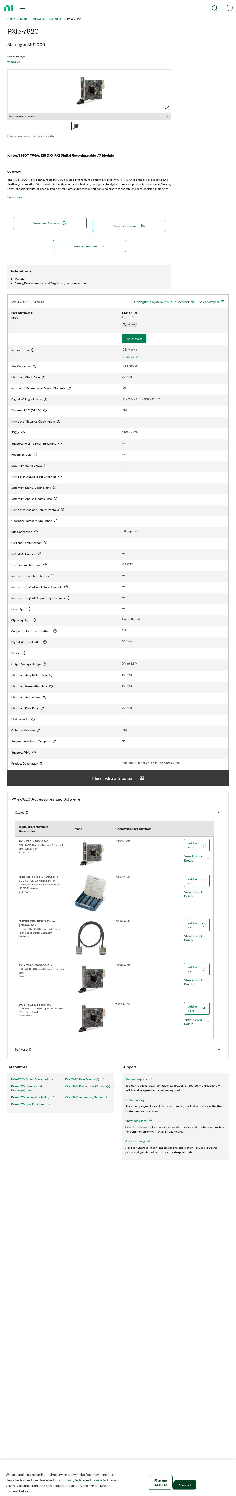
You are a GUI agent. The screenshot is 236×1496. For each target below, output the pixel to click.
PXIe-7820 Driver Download (29, 1079)
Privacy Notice (74, 1480)
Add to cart (192, 845)
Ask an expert (208, 301)
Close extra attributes (112, 778)
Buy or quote (134, 338)
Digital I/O (55, 19)
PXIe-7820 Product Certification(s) (87, 1086)
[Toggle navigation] (30, 8)
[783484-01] (75, 126)
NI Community (134, 1100)
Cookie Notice (102, 1480)
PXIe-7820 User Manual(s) (82, 1079)
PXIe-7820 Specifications (27, 1104)
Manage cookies (160, 1482)
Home (11, 19)
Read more (14, 197)
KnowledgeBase (136, 1121)
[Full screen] (167, 108)
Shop (23, 19)
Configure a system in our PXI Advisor (161, 301)
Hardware (38, 19)
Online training (135, 1141)
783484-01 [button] (13, 62)
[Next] (111, 126)
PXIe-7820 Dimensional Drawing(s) (26, 1088)
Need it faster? (130, 357)
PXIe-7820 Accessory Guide (83, 1097)
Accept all (185, 1484)
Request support (136, 1079)
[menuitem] (215, 9)
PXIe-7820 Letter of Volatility (30, 1097)
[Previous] (68, 126)
